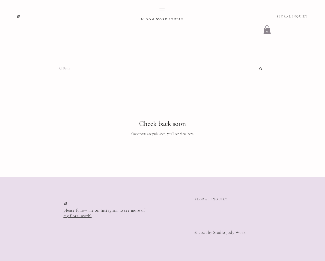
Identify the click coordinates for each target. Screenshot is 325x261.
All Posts (64, 68)
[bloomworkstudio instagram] (19, 17)
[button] (267, 29)
